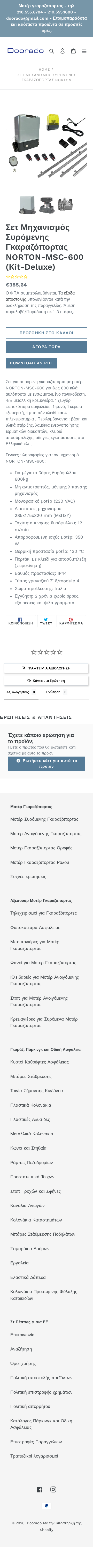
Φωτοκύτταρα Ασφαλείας (35, 927)
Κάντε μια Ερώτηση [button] (49, 680)
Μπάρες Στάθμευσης (30, 1076)
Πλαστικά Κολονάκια (30, 1105)
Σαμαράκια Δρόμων (30, 1248)
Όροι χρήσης (23, 1363)
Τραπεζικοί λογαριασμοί (34, 1456)
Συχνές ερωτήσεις (28, 876)
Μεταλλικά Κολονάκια (31, 1133)
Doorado (34, 1523)
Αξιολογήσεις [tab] (17, 692)
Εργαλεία (19, 1262)
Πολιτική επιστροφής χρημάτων (41, 1392)
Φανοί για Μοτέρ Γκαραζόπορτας (43, 962)
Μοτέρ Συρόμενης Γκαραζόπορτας (44, 819)
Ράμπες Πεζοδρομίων (31, 1162)
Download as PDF (31, 363)
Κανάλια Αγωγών (27, 1205)
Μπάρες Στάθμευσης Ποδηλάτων (42, 1234)
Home (44, 69)
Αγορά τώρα (46, 347)
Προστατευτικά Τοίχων (32, 1176)
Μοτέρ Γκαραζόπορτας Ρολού (39, 862)
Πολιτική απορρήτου (30, 1406)
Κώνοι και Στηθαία (28, 1148)
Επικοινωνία (22, 1334)
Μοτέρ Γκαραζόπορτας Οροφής (41, 847)
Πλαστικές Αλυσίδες (30, 1119)
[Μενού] (84, 51)
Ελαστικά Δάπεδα (28, 1277)
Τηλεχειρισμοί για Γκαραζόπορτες (43, 913)
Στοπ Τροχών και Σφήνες (35, 1191)
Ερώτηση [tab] (53, 692)
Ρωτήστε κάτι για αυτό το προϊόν (49, 763)
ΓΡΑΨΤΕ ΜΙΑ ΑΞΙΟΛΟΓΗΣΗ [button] (49, 668)
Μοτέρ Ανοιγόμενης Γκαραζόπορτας (45, 833)
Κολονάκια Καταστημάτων (36, 1219)
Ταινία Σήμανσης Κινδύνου (36, 1090)
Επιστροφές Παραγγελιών (36, 1441)
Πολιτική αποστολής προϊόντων (41, 1377)
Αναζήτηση (21, 1349)
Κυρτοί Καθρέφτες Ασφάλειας (39, 1062)
